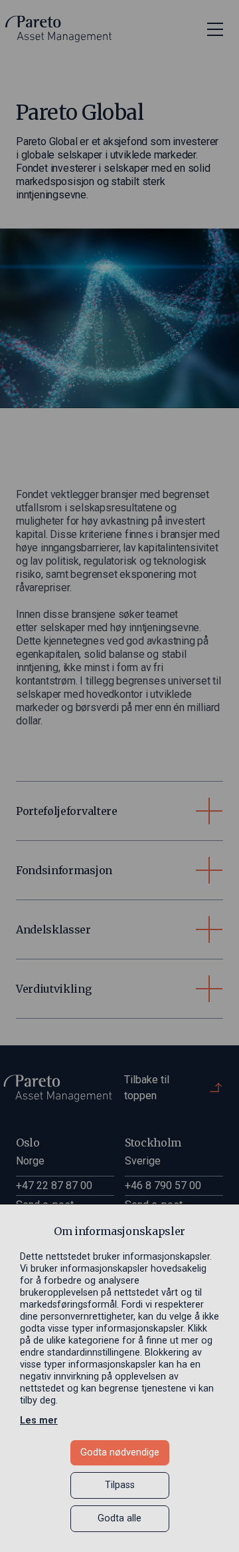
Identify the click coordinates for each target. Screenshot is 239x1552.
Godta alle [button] (119, 1518)
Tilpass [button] (120, 1485)
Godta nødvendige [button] (119, 1452)
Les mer (39, 1420)
